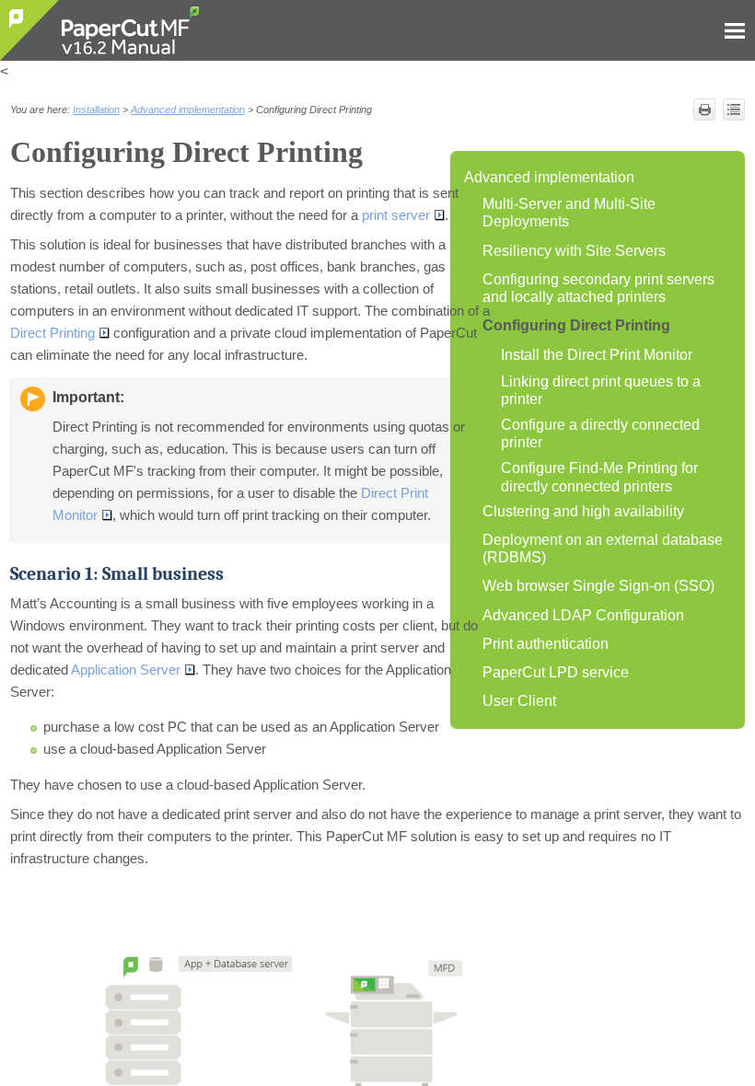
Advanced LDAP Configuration (583, 615)
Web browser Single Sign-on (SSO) (598, 586)
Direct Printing (52, 333)
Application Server (125, 670)
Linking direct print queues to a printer (601, 390)
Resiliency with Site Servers (574, 251)
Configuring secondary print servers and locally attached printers (598, 288)
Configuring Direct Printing (576, 325)
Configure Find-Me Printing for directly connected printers (599, 476)
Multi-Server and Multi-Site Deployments (569, 212)
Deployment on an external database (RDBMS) (602, 548)
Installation (96, 109)
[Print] (704, 109)
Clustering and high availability (583, 511)
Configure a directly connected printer (600, 433)
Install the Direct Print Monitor (596, 355)
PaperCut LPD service (555, 672)
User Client (519, 701)
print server (396, 215)
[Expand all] (734, 109)
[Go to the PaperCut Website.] (30, 30)
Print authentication (545, 644)
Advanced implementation (549, 177)
